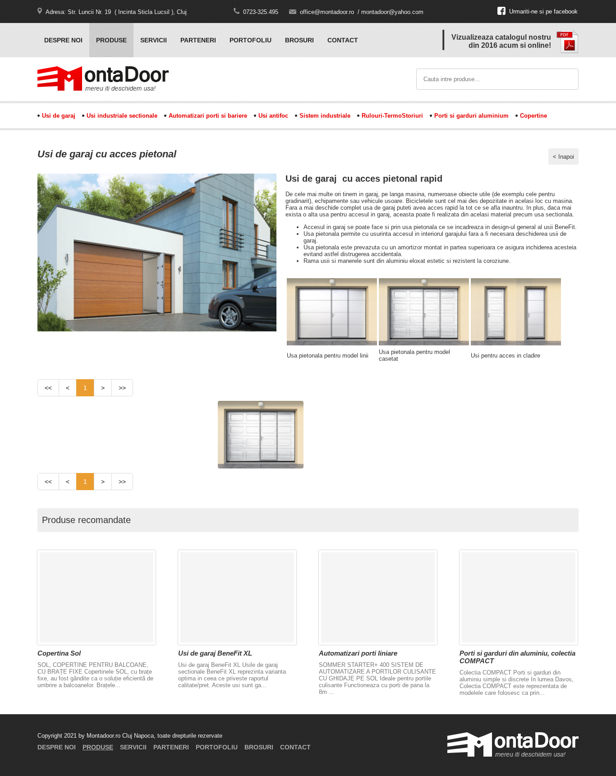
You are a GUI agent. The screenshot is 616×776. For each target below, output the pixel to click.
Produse (111, 40)
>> (122, 387)
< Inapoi (563, 156)
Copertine (533, 115)
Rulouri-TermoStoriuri (392, 115)
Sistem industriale (324, 115)
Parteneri (198, 40)
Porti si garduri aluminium (471, 115)
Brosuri (299, 40)
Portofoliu (250, 40)
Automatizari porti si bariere (208, 115)
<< (48, 387)
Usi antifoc (273, 115)
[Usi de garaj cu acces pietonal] (156, 329)
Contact (342, 40)
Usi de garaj (58, 115)
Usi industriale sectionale (122, 115)
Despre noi (63, 40)
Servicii (153, 40)
